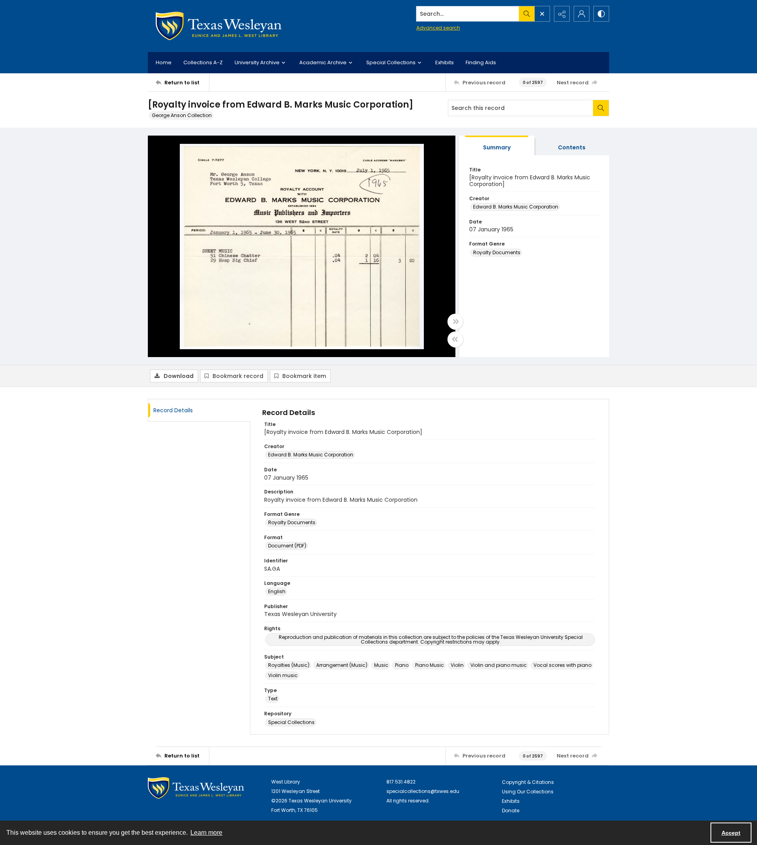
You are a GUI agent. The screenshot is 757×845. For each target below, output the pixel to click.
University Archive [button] (257, 62)
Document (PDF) (287, 545)
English (276, 591)
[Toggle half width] (455, 339)
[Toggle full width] (455, 321)
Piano (401, 665)
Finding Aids (481, 62)
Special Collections (291, 722)
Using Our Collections (528, 791)
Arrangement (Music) (341, 665)
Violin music (283, 675)
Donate (510, 810)
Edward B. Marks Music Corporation (515, 206)
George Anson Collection (182, 115)
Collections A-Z (203, 62)
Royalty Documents (496, 252)
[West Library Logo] (196, 788)
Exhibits (444, 62)
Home (164, 62)
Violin (457, 665)
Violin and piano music (498, 665)
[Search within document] (601, 108)
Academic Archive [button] (323, 62)
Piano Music (429, 665)
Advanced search (438, 27)
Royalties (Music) (289, 665)
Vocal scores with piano (562, 665)
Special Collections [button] (391, 62)
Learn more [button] (206, 832)
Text (273, 698)
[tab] (496, 146)
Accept (731, 833)
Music (381, 665)
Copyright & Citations (528, 782)
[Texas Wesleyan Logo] (219, 26)
